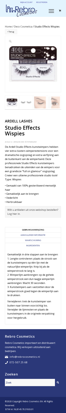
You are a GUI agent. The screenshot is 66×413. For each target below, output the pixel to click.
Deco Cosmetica (23, 26)
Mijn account (26, 2)
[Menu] (50, 10)
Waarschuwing (33, 240)
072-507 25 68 (18, 362)
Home (8, 26)
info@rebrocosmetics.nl (25, 356)
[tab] (33, 229)
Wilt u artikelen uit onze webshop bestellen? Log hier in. (32, 212)
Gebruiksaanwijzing (33, 229)
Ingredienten (33, 245)
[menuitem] (19, 409)
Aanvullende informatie (33, 235)
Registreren (41, 2)
